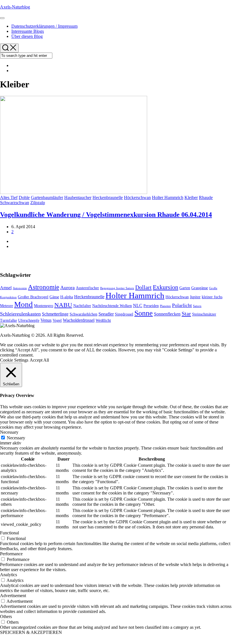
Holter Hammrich (167, 197)
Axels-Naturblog (15, 7)
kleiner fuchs (212, 297)
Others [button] (6, 616)
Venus (45, 320)
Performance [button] (11, 553)
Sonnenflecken (167, 314)
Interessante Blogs (27, 31)
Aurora (67, 287)
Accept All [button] (39, 360)
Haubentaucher (77, 197)
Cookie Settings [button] (14, 360)
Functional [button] (9, 532)
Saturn (197, 306)
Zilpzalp (37, 202)
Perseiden (151, 306)
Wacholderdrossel (78, 320)
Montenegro (43, 306)
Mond (23, 304)
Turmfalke (8, 320)
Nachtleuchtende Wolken (112, 306)
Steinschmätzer (204, 314)
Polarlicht (182, 305)
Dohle (24, 197)
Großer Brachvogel (33, 297)
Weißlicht (103, 320)
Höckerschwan (137, 197)
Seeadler (106, 314)
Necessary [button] (9, 432)
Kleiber (191, 197)
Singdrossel (124, 314)
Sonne (143, 313)
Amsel (6, 287)
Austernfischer (87, 288)
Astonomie (20, 288)
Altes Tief (9, 197)
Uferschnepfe (28, 320)
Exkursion (165, 287)
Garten (184, 288)
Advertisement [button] (13, 595)
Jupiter (195, 297)
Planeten (165, 306)
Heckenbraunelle (108, 197)
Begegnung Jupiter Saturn (117, 288)
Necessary (16, 437)
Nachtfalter (82, 306)
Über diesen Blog (27, 36)
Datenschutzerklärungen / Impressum (44, 26)
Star (186, 313)
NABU (63, 305)
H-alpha (66, 297)
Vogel (57, 320)
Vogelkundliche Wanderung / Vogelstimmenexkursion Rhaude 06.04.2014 (106, 214)
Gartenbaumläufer (47, 197)
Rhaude (206, 197)
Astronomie (43, 287)
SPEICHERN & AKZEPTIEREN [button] (31, 632)
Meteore (6, 306)
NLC (137, 305)
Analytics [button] (8, 574)
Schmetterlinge (55, 314)
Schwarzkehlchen (83, 314)
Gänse (54, 297)
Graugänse (199, 288)
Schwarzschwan (14, 202)
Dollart (143, 287)
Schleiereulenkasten (20, 314)
